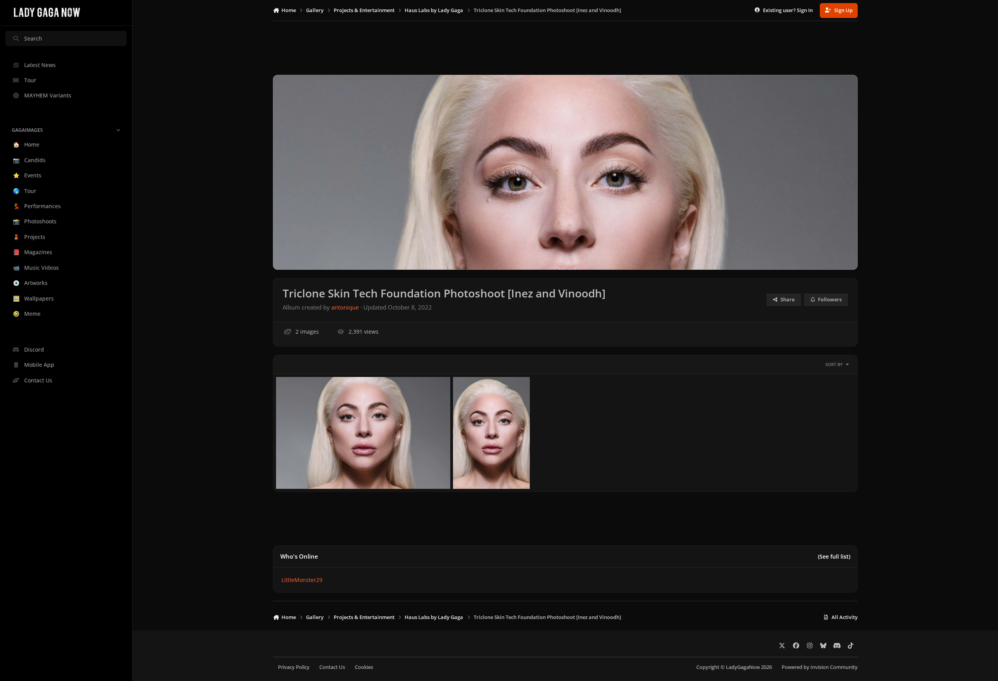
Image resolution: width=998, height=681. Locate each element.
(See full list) (834, 556)
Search (33, 38)
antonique (345, 307)
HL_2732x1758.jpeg (306, 470)
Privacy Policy (294, 667)
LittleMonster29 (301, 580)
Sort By (834, 364)
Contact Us (332, 667)
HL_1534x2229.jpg (482, 470)
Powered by (820, 667)
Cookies (364, 667)
